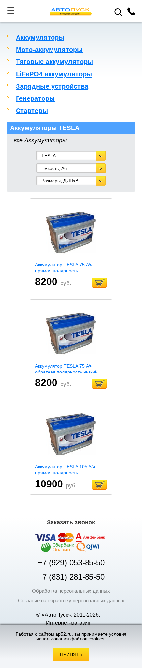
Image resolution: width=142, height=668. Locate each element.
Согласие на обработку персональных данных (71, 600)
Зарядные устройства (52, 86)
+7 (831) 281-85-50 (71, 577)
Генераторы (35, 98)
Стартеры (32, 110)
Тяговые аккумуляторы (54, 61)
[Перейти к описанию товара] (71, 233)
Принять (71, 654)
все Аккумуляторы (40, 140)
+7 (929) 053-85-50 (71, 563)
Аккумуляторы (40, 37)
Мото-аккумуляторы (49, 49)
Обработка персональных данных (71, 590)
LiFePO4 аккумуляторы (54, 74)
